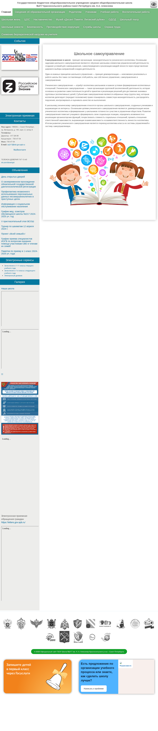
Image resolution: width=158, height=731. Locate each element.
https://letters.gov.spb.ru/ (13, 522)
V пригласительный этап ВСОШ (17, 221)
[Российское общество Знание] (19, 85)
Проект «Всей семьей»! (13, 234)
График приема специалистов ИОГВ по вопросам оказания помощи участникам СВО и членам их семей (19, 242)
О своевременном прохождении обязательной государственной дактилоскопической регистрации (18, 184)
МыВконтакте (20, 149)
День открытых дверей (13, 177)
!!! (2, 374)
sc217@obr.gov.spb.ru (16, 144)
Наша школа (7, 288)
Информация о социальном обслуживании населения (15, 205)
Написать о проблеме (94, 689)
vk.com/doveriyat (7, 162)
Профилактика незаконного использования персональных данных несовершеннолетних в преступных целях (17, 195)
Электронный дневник (13, 275)
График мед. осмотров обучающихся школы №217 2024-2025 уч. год (18, 214)
